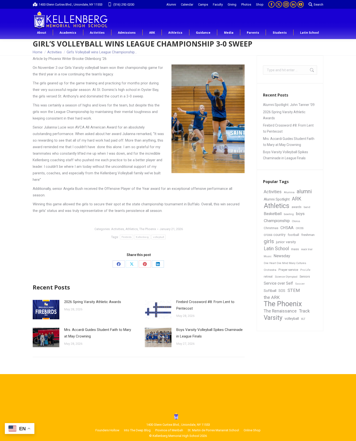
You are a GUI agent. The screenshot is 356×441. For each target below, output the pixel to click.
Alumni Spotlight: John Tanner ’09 (289, 105)
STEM (293, 290)
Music (267, 256)
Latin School (276, 248)
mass (295, 249)
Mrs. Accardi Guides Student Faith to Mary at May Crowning (97, 333)
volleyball (158, 237)
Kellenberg (142, 237)
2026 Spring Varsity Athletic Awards (92, 302)
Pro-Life (305, 270)
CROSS (299, 228)
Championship (277, 220)
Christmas (271, 228)
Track (304, 311)
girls (269, 241)
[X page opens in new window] (279, 4)
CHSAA (287, 227)
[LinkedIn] (158, 264)
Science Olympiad (286, 276)
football (293, 235)
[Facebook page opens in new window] (271, 4)
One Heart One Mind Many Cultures (285, 263)
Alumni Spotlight (277, 199)
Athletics (131, 229)
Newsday (282, 255)
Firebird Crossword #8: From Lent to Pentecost (205, 305)
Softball (270, 291)
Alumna (289, 192)
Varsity (273, 318)
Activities (117, 229)
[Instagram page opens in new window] (286, 4)
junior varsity (286, 242)
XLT (303, 319)
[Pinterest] (145, 264)
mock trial (306, 249)
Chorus (296, 221)
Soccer (300, 283)
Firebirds (127, 237)
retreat (268, 276)
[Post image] (46, 309)
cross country (275, 235)
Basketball (273, 213)
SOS (282, 291)
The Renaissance (280, 311)
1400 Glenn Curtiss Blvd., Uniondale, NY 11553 (70, 4)
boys (300, 213)
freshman (308, 235)
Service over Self (278, 283)
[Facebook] (119, 264)
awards (297, 207)
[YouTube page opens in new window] (300, 4)
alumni (304, 191)
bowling (289, 214)
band (307, 207)
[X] (132, 264)
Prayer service (288, 270)
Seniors (305, 276)
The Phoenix (147, 229)
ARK (296, 199)
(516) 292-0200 (123, 4)
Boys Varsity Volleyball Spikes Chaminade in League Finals (209, 333)
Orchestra (270, 270)
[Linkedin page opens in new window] (293, 4)
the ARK (272, 297)
